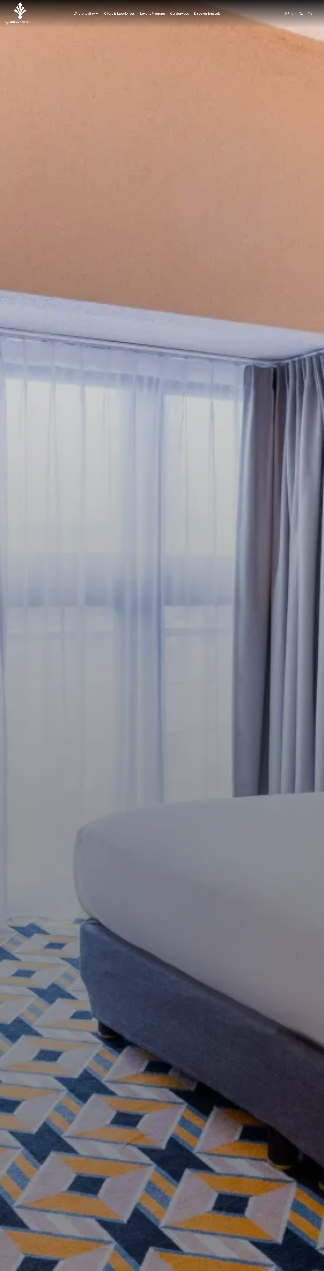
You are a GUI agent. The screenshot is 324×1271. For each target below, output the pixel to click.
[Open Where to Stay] (97, 13)
